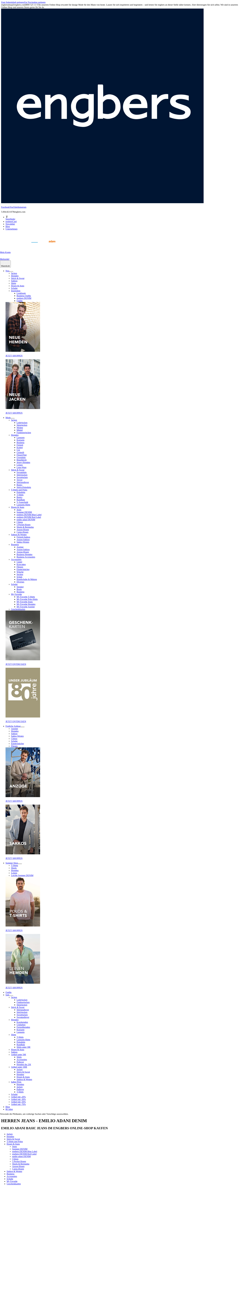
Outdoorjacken (23, 1002)
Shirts (13, 283)
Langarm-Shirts (23, 505)
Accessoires (16, 559)
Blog (8, 1107)
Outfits (20, 301)
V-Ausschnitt (22, 502)
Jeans (19, 510)
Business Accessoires (26, 557)
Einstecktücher (23, 569)
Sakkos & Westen (19, 534)
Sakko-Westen (23, 542)
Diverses (20, 582)
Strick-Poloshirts (24, 487)
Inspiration (15, 291)
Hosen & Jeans (17, 286)
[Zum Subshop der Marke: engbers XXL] (21, 245)
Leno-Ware (21, 467)
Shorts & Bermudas (25, 527)
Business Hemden (24, 554)
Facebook (5, 207)
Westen (20, 427)
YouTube (14, 207)
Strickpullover (23, 482)
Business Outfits (24, 296)
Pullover (20, 1062)
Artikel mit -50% (18, 1102)
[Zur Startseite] (7, 245)
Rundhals (21, 500)
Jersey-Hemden (23, 462)
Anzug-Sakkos (23, 539)
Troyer (19, 480)
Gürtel (19, 562)
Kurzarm (20, 440)
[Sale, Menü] (11, 995)
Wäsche (20, 572)
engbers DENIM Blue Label (29, 514)
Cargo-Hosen (22, 532)
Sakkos (14, 281)
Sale (7, 995)
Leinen (20, 465)
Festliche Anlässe (13, 726)
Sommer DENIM (24, 512)
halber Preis (16, 1082)
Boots (19, 589)
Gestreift (20, 452)
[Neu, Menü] (11, 271)
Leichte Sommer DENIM (22, 875)
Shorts (14, 868)
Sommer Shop (12, 863)
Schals (19, 577)
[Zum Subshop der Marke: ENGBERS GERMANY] (34, 245)
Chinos (20, 522)
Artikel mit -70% (18, 1104)
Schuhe (14, 288)
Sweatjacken (22, 477)
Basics (19, 485)
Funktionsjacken (24, 432)
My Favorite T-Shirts (26, 597)
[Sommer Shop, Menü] (20, 863)
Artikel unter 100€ (19, 1067)
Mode (8, 417)
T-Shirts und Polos (19, 490)
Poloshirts (21, 492)
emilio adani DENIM (26, 519)
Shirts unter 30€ (23, 1047)
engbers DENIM (24, 298)
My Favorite (16, 594)
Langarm (20, 437)
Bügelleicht (22, 460)
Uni (18, 450)
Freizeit (20, 445)
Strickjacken (22, 475)
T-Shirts (20, 495)
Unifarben (21, 1025)
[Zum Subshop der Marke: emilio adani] (48, 245)
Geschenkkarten (18, 609)
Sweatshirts (22, 472)
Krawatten (21, 564)
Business (20, 442)
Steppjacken (22, 425)
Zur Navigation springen (35, 2)
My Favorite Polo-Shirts (27, 599)
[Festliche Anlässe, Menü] (22, 726)
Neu (7, 271)
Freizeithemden (23, 1027)
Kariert (20, 447)
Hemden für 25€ (24, 1064)
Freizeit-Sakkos (23, 537)
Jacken (14, 273)
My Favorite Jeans (25, 602)
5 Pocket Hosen (23, 524)
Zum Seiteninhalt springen (12, 2)
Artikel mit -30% (18, 1099)
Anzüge (20, 547)
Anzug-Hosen (23, 529)
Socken (20, 574)
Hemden (15, 276)
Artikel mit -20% (18, 1097)
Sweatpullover (23, 1017)
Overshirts (21, 457)
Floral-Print (22, 455)
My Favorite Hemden (26, 604)
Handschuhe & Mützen (27, 579)
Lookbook (21, 293)
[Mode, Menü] (13, 418)
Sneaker (20, 587)
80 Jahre (9, 1109)
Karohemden (22, 1022)
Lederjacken (22, 422)
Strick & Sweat (17, 278)
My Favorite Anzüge (26, 607)
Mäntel (20, 430)
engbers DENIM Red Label (29, 517)
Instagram (22, 207)
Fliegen (20, 567)
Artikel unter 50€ (18, 1054)
